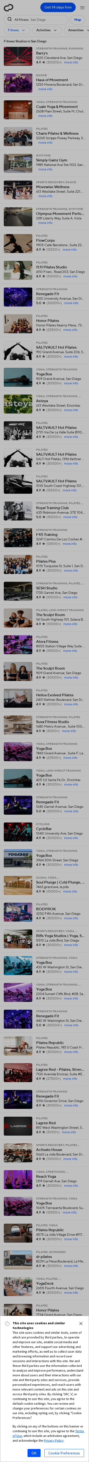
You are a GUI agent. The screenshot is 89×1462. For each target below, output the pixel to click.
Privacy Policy (54, 1440)
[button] (81, 1323)
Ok (34, 1453)
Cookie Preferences (64, 1453)
